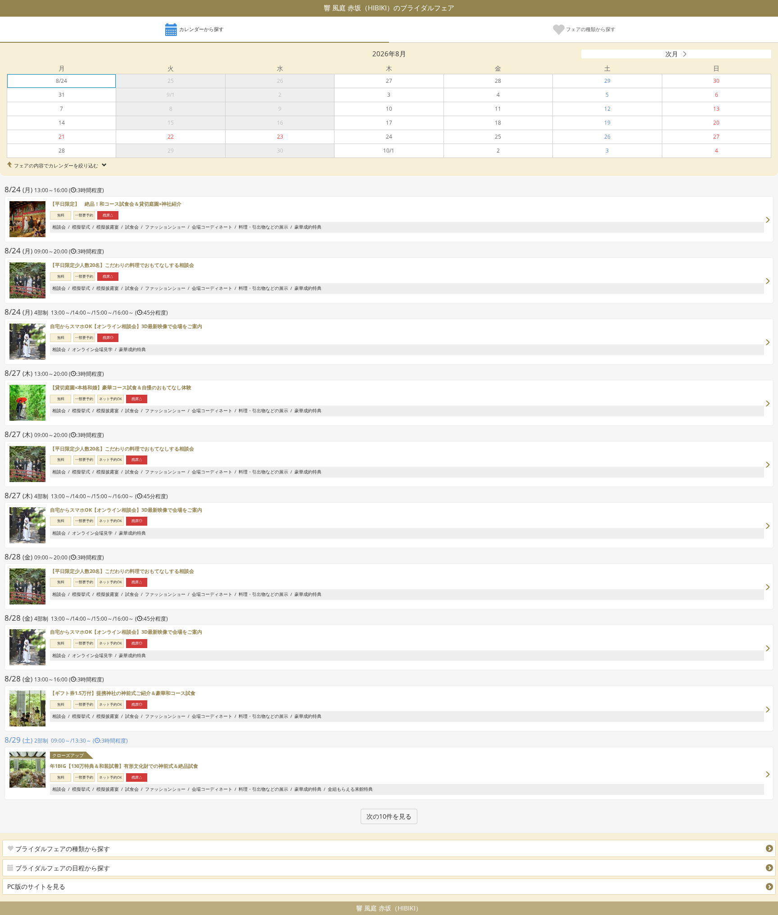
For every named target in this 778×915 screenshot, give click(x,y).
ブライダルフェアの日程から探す (62, 868)
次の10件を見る (389, 816)
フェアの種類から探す (590, 29)
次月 (671, 54)
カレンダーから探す (201, 29)
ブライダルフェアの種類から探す (62, 848)
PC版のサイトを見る (36, 886)
